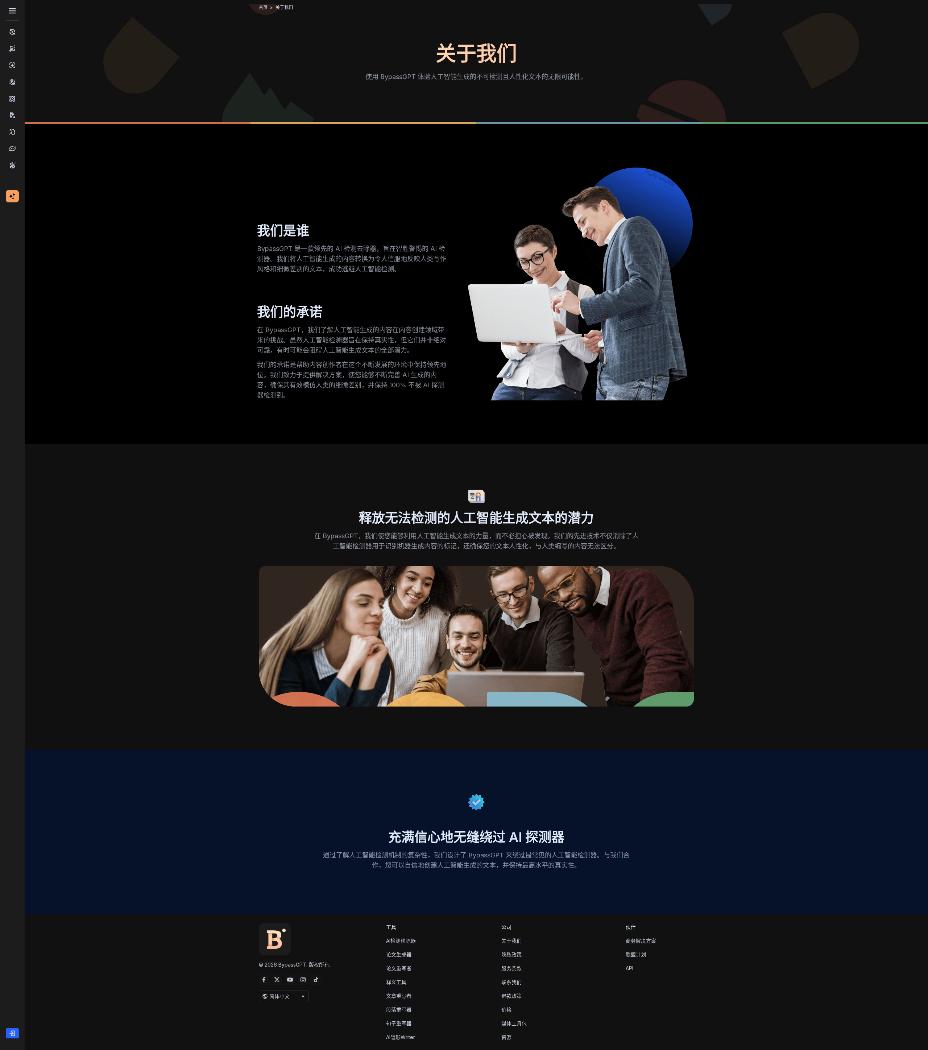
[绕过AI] (12, 32)
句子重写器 (398, 1023)
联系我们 (511, 982)
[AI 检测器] (12, 65)
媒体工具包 (514, 1023)
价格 (506, 1009)
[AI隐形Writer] (12, 132)
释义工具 (396, 982)
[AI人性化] (12, 48)
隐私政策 (511, 954)
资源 (506, 1037)
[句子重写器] (12, 165)
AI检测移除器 (401, 941)
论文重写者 (398, 968)
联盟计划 (636, 954)
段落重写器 (398, 1009)
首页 (263, 7)
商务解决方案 (641, 941)
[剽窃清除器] (12, 115)
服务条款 (511, 968)
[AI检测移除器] (12, 99)
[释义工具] (12, 149)
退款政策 (511, 996)
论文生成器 (398, 954)
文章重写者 (398, 996)
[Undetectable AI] (12, 82)
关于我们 (511, 941)
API (629, 968)
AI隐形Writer (400, 1037)
